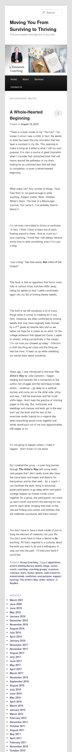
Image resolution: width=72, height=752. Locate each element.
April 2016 (16, 701)
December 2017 (19, 645)
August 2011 (17, 730)
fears (23, 572)
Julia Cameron (52, 572)
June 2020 (16, 604)
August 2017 (17, 653)
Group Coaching (29, 562)
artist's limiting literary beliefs (26, 566)
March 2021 (16, 600)
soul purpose (44, 576)
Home (14, 79)
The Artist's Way (29, 579)
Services (38, 79)
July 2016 (15, 689)
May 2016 (15, 697)
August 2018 (17, 628)
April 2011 (16, 738)
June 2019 (16, 608)
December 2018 (19, 620)
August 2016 (17, 685)
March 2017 (16, 673)
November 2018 (19, 624)
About (25, 79)
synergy (14, 579)
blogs (46, 566)
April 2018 (16, 636)
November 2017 (19, 649)
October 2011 (17, 726)
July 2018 (15, 632)
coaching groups (38, 569)
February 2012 (18, 718)
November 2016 (19, 677)
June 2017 (16, 661)
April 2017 (16, 669)
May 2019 (15, 612)
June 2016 (16, 693)
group (32, 465)
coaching (23, 569)
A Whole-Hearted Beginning (26, 115)
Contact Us (16, 86)
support (57, 576)
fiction (30, 572)
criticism (14, 572)
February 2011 (18, 742)
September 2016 (19, 681)
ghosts (39, 572)
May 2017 (15, 665)
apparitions (54, 562)
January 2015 (17, 710)
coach (13, 569)
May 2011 (15, 734)
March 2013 (16, 714)
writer (42, 579)
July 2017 (15, 657)
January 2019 (17, 616)
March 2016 (16, 705)
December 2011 (19, 722)
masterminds (17, 576)
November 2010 (19, 746)
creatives (53, 569)
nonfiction (31, 576)
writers (50, 579)
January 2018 (17, 640)
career (54, 566)
